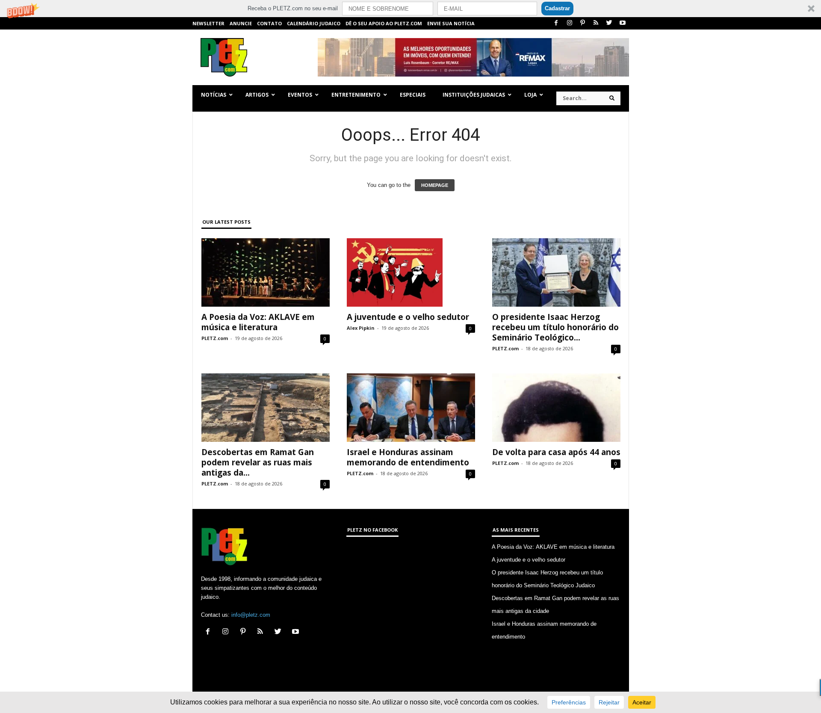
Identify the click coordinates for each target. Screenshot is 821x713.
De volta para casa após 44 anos (556, 452)
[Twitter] (609, 23)
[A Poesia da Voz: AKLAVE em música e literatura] (265, 272)
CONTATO (269, 23)
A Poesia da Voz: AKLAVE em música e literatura (258, 322)
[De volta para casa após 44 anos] (556, 407)
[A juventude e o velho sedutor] (411, 272)
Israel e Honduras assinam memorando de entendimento (408, 457)
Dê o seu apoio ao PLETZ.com (384, 23)
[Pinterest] (583, 23)
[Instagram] (569, 23)
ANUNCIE (241, 23)
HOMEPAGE (434, 185)
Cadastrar (557, 8)
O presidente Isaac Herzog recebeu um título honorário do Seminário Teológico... (555, 327)
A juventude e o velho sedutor (408, 316)
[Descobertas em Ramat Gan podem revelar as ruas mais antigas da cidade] (265, 407)
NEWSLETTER (208, 23)
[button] (410, 8)
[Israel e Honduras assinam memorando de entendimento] (411, 407)
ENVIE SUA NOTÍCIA (451, 23)
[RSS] (596, 23)
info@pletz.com (250, 615)
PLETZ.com (214, 338)
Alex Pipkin (361, 328)
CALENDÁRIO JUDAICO (313, 23)
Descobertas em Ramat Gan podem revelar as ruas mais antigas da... (257, 462)
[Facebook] (556, 23)
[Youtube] (622, 23)
